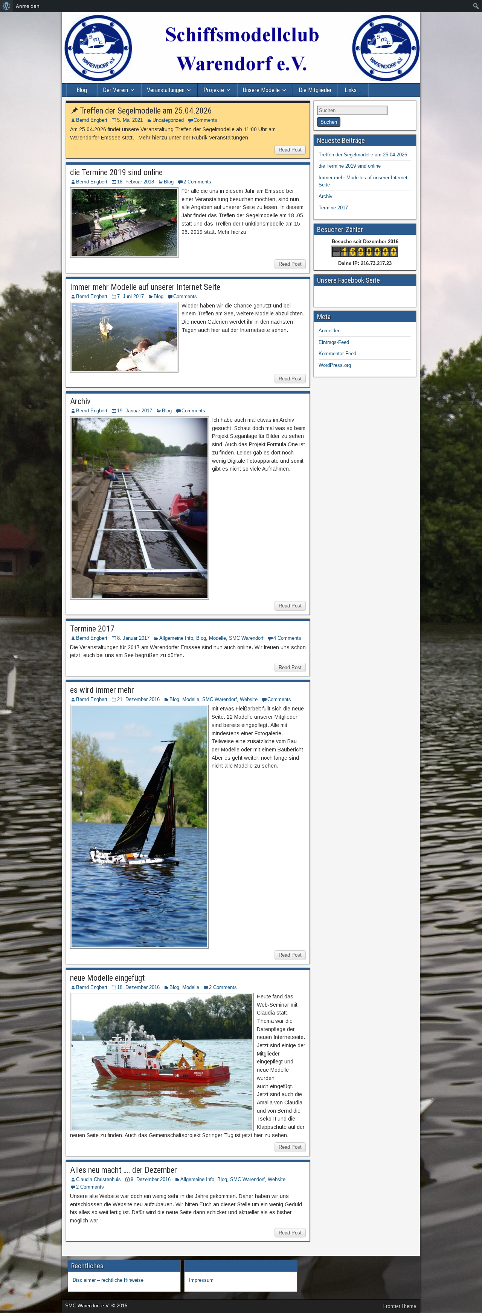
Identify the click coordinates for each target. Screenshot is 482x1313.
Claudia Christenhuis (98, 1179)
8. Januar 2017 (133, 638)
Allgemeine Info (176, 638)
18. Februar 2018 (135, 182)
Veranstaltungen (166, 90)
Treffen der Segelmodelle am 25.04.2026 (146, 110)
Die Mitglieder (315, 90)
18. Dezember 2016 (138, 987)
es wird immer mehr (102, 690)
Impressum (201, 1280)
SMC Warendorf (246, 638)
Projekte (213, 90)
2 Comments (197, 182)
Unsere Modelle (261, 90)
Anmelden (329, 330)
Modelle (217, 638)
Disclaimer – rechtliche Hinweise (108, 1280)
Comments (205, 120)
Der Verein (115, 90)
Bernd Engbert (91, 120)
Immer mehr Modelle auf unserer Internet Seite (145, 287)
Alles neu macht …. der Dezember (123, 1170)
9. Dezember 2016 (151, 1179)
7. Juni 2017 (130, 296)
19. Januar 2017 (134, 410)
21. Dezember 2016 (138, 699)
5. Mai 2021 (130, 120)
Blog (81, 90)
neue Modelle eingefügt (107, 978)
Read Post (290, 150)
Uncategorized (168, 120)
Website (249, 699)
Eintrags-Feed (334, 342)
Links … (353, 90)
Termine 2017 (92, 628)
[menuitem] (6, 6)
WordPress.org (335, 365)
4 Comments (287, 638)
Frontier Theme (399, 1306)
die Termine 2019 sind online (116, 172)
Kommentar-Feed (337, 353)
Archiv (80, 401)
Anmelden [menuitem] (28, 6)
